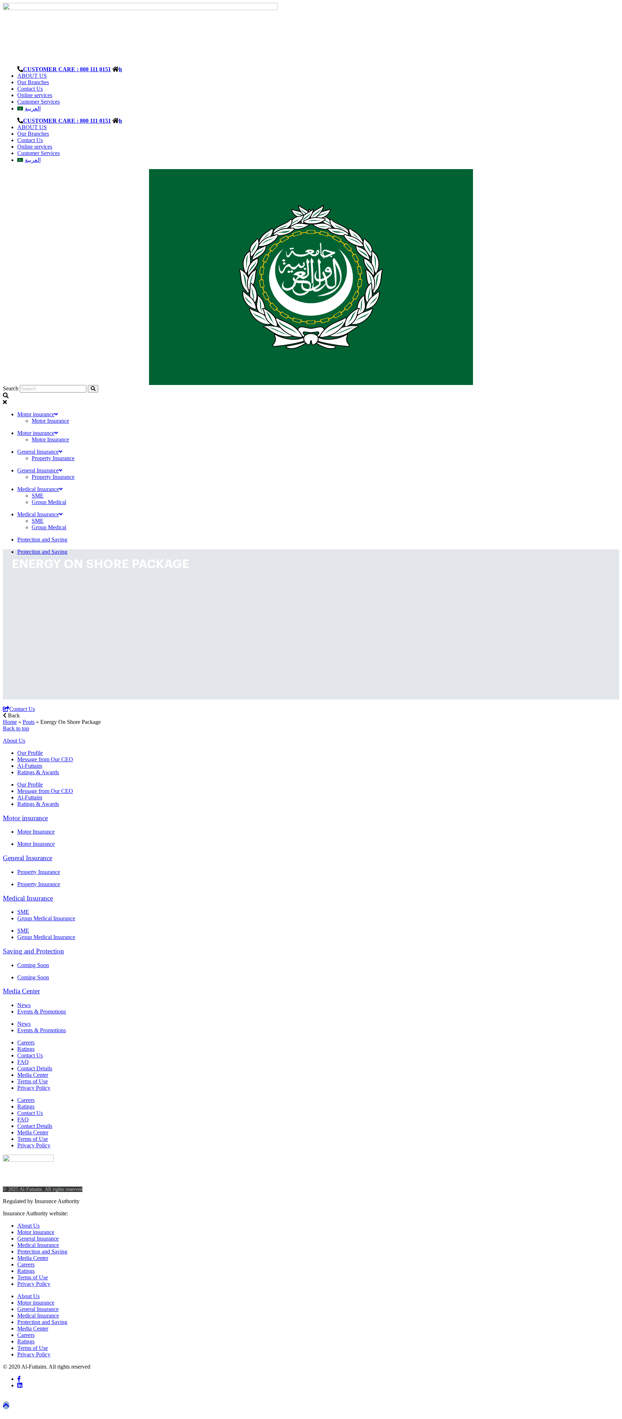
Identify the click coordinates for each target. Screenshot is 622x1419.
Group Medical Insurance (46, 918)
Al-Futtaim (29, 766)
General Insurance (38, 452)
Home (10, 722)
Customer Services (38, 102)
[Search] (93, 389)
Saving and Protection (33, 951)
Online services (34, 95)
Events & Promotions (41, 1011)
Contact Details (34, 1068)
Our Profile (30, 753)
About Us (14, 741)
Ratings (26, 1049)
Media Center (21, 991)
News (24, 1005)
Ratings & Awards (38, 772)
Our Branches (33, 82)
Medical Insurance (38, 489)
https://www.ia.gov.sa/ (94, 1213)
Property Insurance (53, 458)
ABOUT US (32, 76)
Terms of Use (32, 1081)
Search (10, 388)
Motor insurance (35, 414)
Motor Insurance (50, 421)
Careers (26, 1042)
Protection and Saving (42, 539)
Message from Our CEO (45, 759)
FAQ (23, 1062)
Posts (29, 722)
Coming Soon (33, 965)
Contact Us (30, 89)
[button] (11, 715)
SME (38, 496)
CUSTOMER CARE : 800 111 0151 (67, 69)
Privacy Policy (33, 1088)
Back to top (16, 728)
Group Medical (49, 502)
